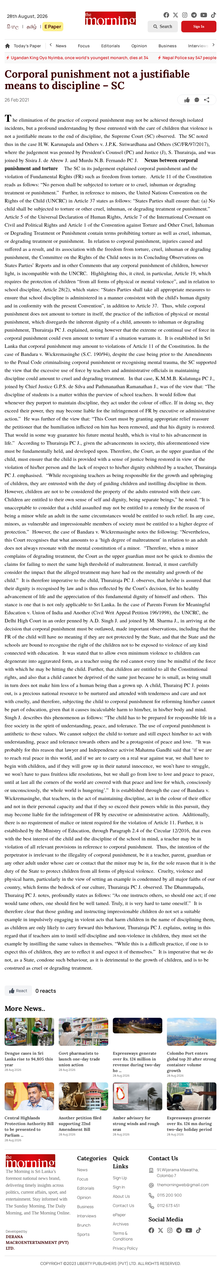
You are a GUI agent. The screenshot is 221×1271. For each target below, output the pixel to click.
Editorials (110, 45)
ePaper (119, 1214)
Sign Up (120, 1177)
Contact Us (123, 1205)
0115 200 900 (169, 1195)
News (61, 45)
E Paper (53, 26)
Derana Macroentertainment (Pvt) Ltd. (37, 1242)
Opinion (139, 45)
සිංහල (13, 26)
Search (166, 26)
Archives (121, 1224)
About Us (121, 1196)
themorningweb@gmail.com (183, 1184)
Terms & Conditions (123, 1236)
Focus (84, 45)
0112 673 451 (168, 1205)
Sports (83, 1234)
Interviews (198, 45)
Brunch (83, 1225)
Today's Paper (27, 45)
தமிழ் (32, 26)
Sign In (198, 27)
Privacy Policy (125, 1248)
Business (168, 45)
